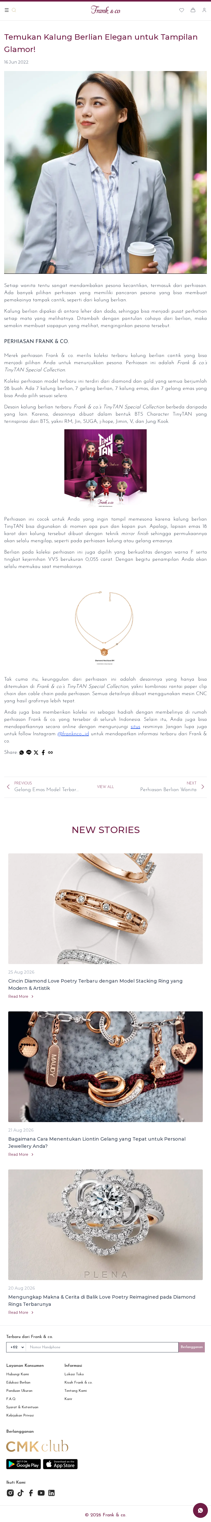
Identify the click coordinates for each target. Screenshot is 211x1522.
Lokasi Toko (74, 1374)
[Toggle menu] (6, 10)
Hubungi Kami (17, 1374)
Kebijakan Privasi (20, 1416)
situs (135, 726)
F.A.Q (11, 1399)
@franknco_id (73, 734)
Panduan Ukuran (19, 1391)
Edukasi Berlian (18, 1383)
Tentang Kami (75, 1391)
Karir (68, 1399)
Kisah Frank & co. (78, 1383)
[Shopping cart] (193, 10)
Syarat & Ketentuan (22, 1407)
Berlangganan (192, 1347)
